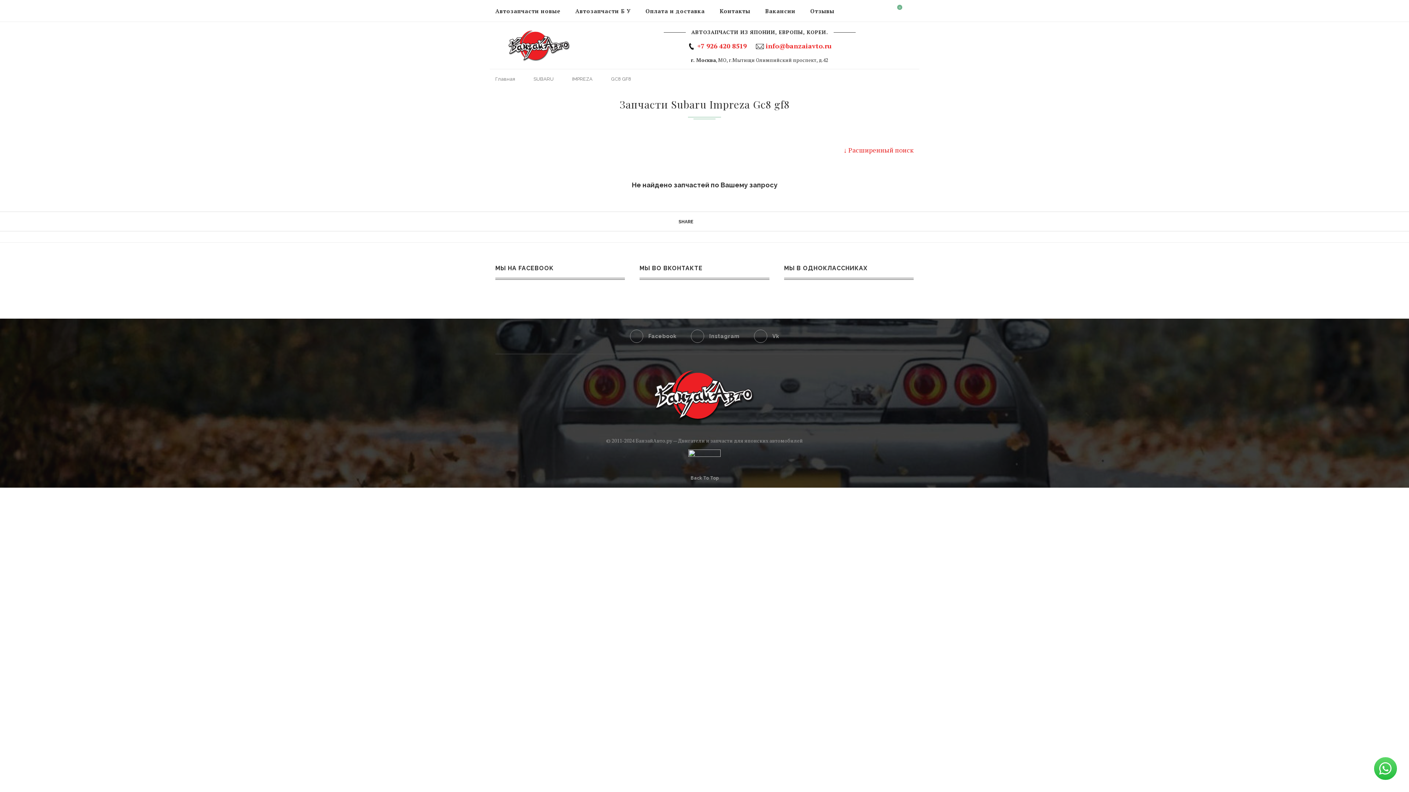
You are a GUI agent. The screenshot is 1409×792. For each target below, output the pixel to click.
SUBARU (544, 79)
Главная (505, 79)
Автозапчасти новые (528, 11)
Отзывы (822, 11)
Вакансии (780, 11)
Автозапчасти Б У (603, 11)
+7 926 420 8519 (722, 45)
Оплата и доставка (675, 11)
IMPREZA (583, 79)
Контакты (735, 11)
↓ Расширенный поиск (879, 150)
